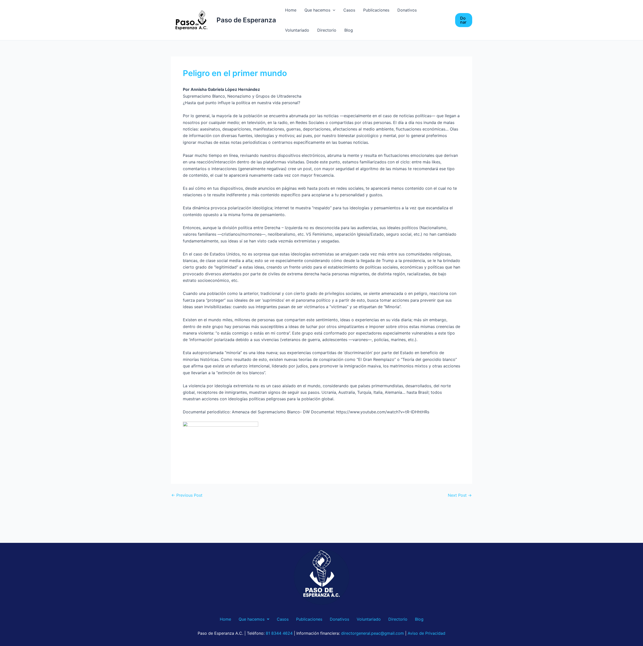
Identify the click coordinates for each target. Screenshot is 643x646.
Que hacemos (317, 10)
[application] (332, 10)
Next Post (460, 495)
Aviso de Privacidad (426, 633)
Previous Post (186, 495)
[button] (463, 20)
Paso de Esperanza (246, 20)
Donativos (407, 10)
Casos (349, 10)
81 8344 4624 (279, 633)
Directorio (326, 30)
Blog (348, 30)
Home (290, 10)
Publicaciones (376, 10)
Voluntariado (297, 30)
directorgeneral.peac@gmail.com (372, 633)
